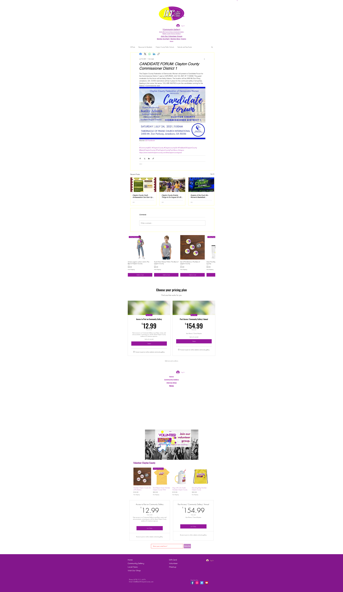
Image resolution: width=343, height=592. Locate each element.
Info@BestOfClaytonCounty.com (143, 583)
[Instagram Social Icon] (197, 584)
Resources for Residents (145, 47)
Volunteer (173, 565)
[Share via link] (153, 158)
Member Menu (175, 39)
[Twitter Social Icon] (201, 584)
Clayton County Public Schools (165, 47)
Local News (133, 568)
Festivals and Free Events (185, 47)
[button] (212, 47)
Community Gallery (171, 381)
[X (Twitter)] (145, 54)
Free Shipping (131, 271)
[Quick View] (166, 249)
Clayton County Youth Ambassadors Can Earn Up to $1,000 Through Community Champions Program (142, 196)
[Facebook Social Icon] (192, 584)
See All (212, 174)
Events (183, 39)
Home (171, 378)
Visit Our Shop (134, 572)
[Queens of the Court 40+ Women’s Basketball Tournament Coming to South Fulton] (201, 184)
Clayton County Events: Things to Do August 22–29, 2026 (172, 196)
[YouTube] (206, 584)
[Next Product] (213, 249)
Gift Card (173, 561)
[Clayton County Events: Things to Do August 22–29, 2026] (172, 184)
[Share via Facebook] (140, 158)
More (196, 47)
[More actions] (204, 59)
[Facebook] (140, 54)
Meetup (172, 568)
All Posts (132, 47)
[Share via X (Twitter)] (144, 158)
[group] (171, 257)
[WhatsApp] (149, 54)
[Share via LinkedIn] (149, 158)
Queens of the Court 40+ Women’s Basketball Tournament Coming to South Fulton (201, 196)
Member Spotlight (163, 39)
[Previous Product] (131, 478)
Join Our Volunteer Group (171, 36)
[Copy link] (158, 54)
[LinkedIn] (154, 54)
